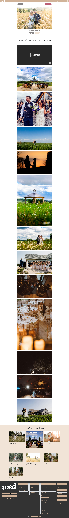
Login (58, 487)
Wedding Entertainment (44, 503)
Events (20, 1)
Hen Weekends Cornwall (44, 513)
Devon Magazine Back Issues (22, 490)
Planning (35, 1)
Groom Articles (32, 487)
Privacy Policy (59, 503)
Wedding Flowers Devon (44, 500)
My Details (59, 485)
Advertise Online (60, 493)
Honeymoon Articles (32, 492)
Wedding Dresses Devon (44, 490)
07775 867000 (10, 493)
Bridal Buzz (59, 497)
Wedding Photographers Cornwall (45, 495)
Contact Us (59, 501)
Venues (17, 1)
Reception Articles (32, 490)
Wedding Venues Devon (44, 487)
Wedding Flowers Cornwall (44, 498)
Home (13, 1)
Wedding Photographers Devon (45, 497)
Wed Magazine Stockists (22, 487)
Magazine (46, 1)
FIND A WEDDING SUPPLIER (36, 516)
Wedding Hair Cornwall (44, 492)
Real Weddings (40, 1)
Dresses (31, 1)
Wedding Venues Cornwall (44, 485)
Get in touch (10, 495)
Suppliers (24, 1)
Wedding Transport (43, 505)
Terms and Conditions (60, 505)
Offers (50, 1)
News (28, 1)
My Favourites (48, 4)
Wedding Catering (43, 502)
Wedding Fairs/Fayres (43, 510)
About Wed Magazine (22, 485)
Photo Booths (42, 508)
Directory (20, 4)
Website (33, 32)
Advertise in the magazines (61, 491)
